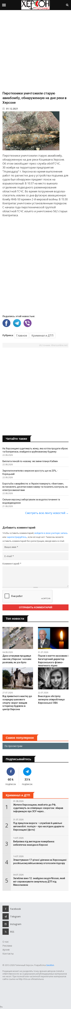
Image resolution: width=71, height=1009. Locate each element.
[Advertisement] (35, 50)
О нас (5, 941)
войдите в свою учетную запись (51, 533)
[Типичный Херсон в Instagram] (5, 924)
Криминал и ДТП (42, 335)
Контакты (8, 953)
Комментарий (11, 563)
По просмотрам (13, 746)
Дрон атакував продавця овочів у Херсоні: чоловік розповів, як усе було (16, 659)
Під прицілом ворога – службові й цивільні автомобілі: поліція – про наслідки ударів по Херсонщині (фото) (38, 826)
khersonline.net (59, 345)
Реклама (7, 945)
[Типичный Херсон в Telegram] (27, 771)
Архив (6, 949)
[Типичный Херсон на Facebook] (10, 771)
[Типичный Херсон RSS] (5, 931)
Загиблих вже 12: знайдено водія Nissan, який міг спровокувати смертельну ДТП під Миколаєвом (39, 881)
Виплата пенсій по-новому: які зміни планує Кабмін (30, 461)
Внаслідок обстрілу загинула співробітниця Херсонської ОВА (51, 699)
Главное (21, 335)
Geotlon (50, 965)
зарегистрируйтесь (17, 536)
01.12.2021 (11, 108)
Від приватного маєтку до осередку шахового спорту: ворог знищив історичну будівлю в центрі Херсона (17, 702)
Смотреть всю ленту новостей (47, 513)
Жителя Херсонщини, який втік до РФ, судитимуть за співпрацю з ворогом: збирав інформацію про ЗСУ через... (38, 808)
